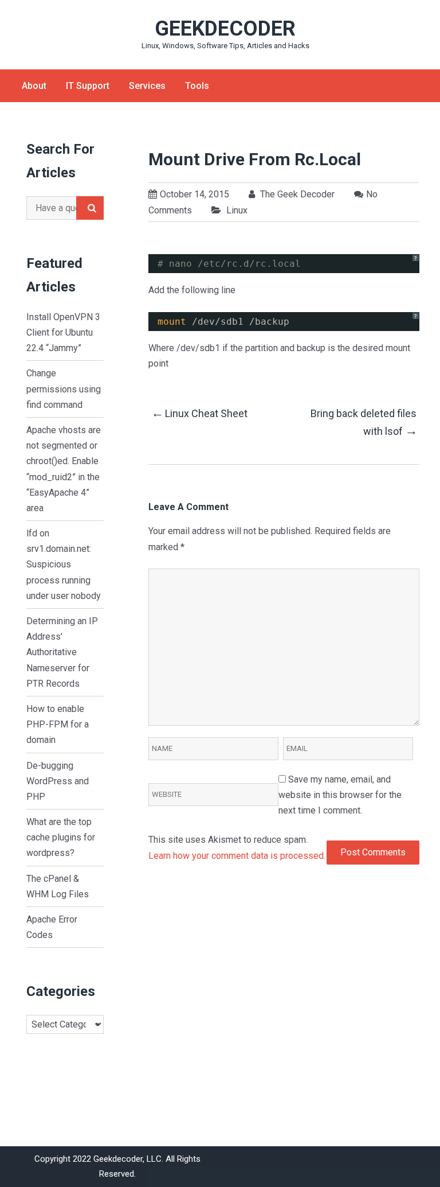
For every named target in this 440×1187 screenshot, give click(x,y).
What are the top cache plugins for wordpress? (60, 837)
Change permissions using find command (63, 389)
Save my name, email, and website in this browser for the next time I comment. (340, 795)
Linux (236, 210)
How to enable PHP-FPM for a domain (57, 724)
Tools (197, 85)
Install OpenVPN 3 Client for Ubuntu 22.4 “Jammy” (63, 332)
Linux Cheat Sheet (199, 413)
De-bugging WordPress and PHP (57, 781)
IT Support (87, 85)
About (34, 85)
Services (147, 85)
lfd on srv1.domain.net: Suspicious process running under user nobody (63, 564)
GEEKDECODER (225, 29)
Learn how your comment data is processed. (236, 855)
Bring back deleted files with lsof (364, 422)
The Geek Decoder (296, 194)
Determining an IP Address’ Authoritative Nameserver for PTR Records (62, 652)
